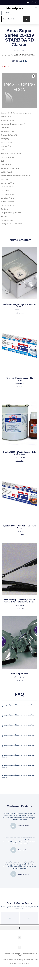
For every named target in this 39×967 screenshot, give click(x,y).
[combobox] (12, 19)
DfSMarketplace (12, 8)
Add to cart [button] (19, 313)
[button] (36, 8)
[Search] (26, 19)
